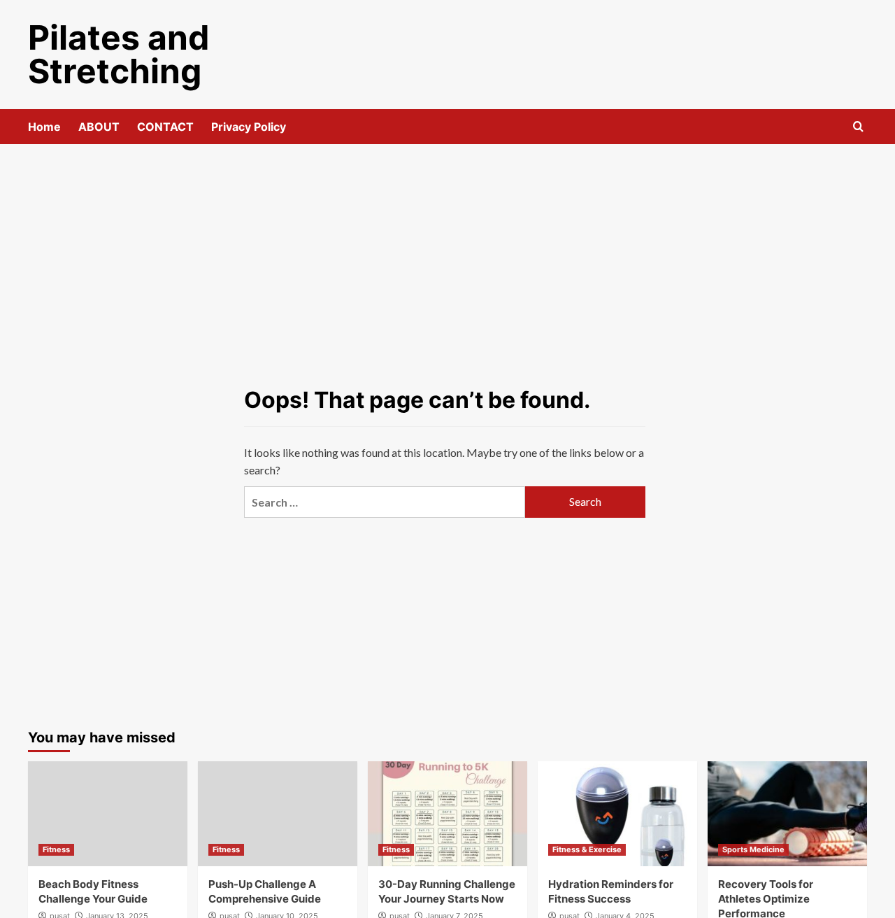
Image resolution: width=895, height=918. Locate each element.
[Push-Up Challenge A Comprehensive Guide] (277, 813)
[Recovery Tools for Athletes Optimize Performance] (787, 813)
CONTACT (165, 127)
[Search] (858, 127)
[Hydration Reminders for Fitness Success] (617, 813)
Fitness (56, 849)
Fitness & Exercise (587, 849)
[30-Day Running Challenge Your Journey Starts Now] (447, 813)
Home (44, 127)
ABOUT (99, 127)
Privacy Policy (248, 127)
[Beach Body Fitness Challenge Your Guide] (107, 813)
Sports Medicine (753, 849)
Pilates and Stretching (119, 54)
